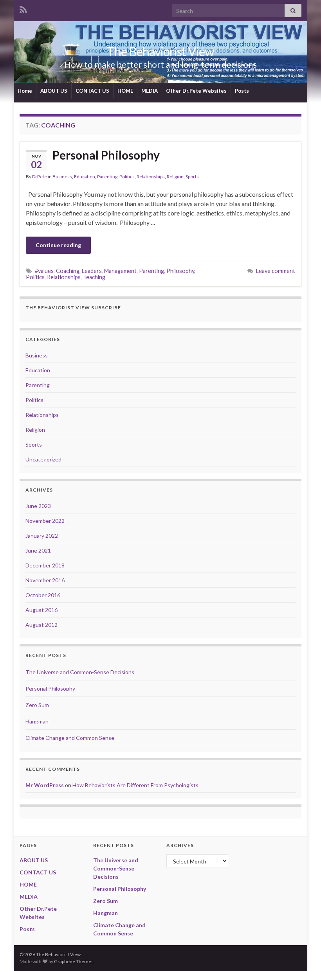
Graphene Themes (74, 961)
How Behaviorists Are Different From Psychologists (135, 785)
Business (62, 176)
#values (44, 270)
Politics (127, 176)
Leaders (92, 270)
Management (120, 270)
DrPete (39, 176)
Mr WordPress (44, 785)
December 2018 (45, 565)
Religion (175, 176)
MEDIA (149, 91)
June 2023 (38, 506)
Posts (242, 91)
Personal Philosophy (106, 155)
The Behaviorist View (160, 51)
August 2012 (41, 624)
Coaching (67, 270)
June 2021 (38, 550)
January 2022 (41, 535)
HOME (125, 91)
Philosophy (180, 270)
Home (25, 91)
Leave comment (275, 270)
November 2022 (45, 520)
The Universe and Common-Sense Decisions (79, 672)
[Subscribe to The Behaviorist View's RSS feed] (23, 8)
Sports (192, 176)
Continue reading (58, 245)
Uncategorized (43, 459)
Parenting (107, 176)
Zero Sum (37, 705)
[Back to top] (303, 953)
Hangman (37, 721)
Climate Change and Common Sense (69, 737)
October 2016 (42, 595)
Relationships (151, 176)
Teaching (94, 277)
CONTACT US (92, 91)
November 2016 (45, 580)
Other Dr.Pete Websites (196, 91)
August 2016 (41, 610)
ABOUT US (53, 91)
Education (84, 176)
